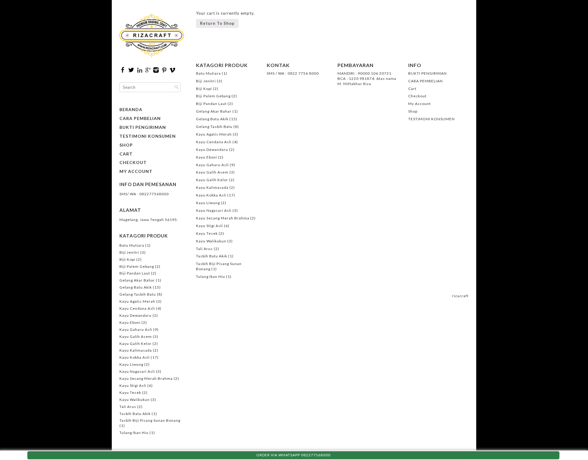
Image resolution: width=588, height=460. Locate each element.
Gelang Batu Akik (135, 287)
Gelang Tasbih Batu (137, 294)
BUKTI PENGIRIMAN (142, 127)
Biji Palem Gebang (136, 266)
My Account (136, 171)
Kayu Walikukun (134, 399)
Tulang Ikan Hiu (134, 432)
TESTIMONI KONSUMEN (147, 136)
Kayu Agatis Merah (137, 301)
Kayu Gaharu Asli (135, 329)
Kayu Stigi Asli (132, 385)
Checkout (133, 162)
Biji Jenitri (129, 252)
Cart (126, 153)
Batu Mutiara (131, 245)
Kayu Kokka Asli (134, 357)
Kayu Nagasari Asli (137, 371)
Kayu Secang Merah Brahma (146, 378)
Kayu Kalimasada (135, 350)
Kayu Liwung (131, 364)
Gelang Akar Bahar (137, 280)
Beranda (130, 109)
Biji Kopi (127, 259)
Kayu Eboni (130, 322)
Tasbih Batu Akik (135, 413)
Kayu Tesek (130, 392)
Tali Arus (127, 406)
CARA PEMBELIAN (140, 118)
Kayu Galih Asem (135, 336)
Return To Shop (217, 23)
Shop (126, 145)
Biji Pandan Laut (134, 273)
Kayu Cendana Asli (137, 308)
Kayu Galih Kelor (135, 343)
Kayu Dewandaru (135, 315)
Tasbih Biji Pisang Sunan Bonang (149, 420)
